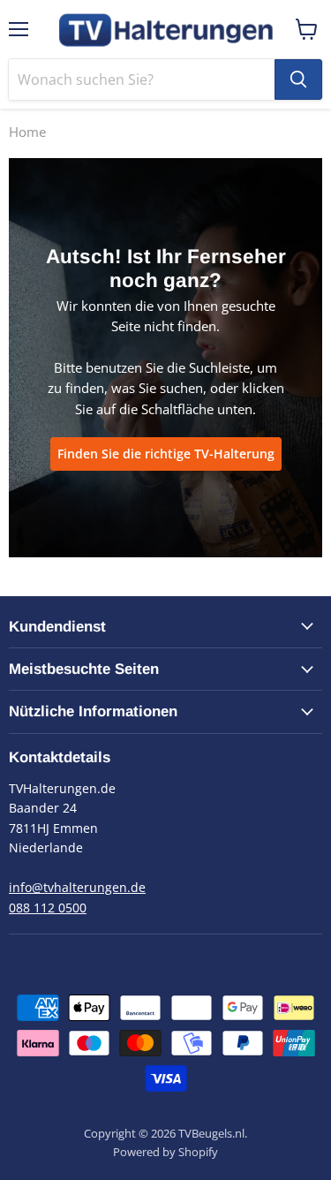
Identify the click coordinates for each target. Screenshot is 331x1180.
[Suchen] (298, 79)
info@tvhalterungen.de (77, 887)
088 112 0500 (48, 907)
